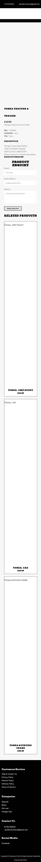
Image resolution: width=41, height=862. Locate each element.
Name (6, 857)
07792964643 (9, 4)
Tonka (16, 822)
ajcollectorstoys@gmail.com (29, 4)
